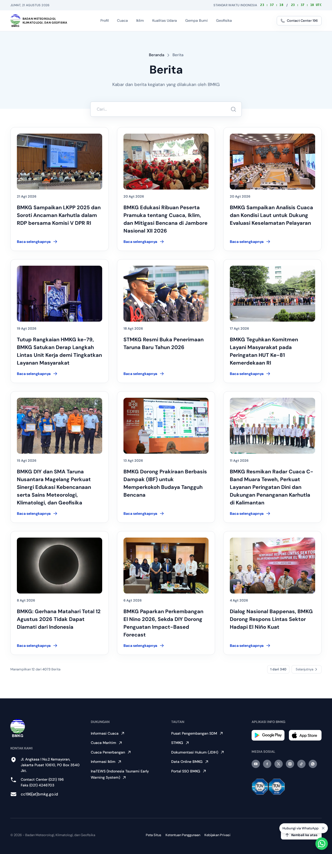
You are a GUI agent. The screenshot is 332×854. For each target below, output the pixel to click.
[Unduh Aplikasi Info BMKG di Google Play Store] (268, 735)
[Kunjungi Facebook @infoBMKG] (267, 764)
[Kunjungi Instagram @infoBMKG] (290, 764)
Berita (177, 54)
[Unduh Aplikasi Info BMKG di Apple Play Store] (305, 735)
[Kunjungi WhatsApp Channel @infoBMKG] (313, 764)
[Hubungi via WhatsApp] (321, 843)
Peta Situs (153, 835)
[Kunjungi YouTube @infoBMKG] (256, 764)
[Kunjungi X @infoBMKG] (278, 764)
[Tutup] (323, 830)
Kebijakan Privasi (217, 835)
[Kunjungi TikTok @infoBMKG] (301, 764)
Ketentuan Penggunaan (182, 835)
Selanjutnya (304, 669)
